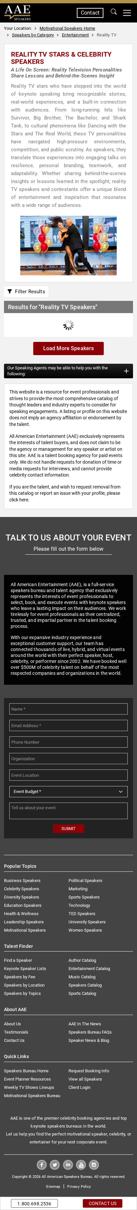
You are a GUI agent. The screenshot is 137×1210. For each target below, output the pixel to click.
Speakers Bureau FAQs (90, 1032)
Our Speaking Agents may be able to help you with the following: (57, 370)
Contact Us (14, 1040)
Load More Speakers (68, 348)
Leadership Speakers (24, 921)
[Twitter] (55, 1168)
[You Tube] (81, 1168)
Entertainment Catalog (89, 968)
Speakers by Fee (19, 976)
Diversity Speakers (21, 897)
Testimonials (16, 1032)
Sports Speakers (84, 897)
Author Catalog (82, 960)
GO (114, 13)
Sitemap (53, 1187)
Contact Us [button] (103, 1203)
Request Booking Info (88, 1070)
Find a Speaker (18, 960)
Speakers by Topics (22, 993)
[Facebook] (42, 1168)
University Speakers (87, 921)
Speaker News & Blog (88, 1040)
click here (18, 499)
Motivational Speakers (25, 930)
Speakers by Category (33, 34)
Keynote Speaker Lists (25, 968)
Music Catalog (81, 976)
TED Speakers (81, 913)
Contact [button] (90, 13)
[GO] (114, 13)
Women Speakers (85, 930)
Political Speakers (85, 880)
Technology (79, 905)
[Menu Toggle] (127, 13)
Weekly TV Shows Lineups (29, 1087)
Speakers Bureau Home (26, 1070)
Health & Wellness (21, 913)
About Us (12, 1023)
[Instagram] (94, 1168)
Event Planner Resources (27, 1079)
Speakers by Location (24, 985)
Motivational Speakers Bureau (32, 1095)
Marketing (77, 888)
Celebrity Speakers (21, 888)
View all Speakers (85, 1079)
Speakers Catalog (85, 985)
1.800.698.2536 (34, 1203)
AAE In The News (84, 1023)
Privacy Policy (79, 1187)
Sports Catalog (82, 993)
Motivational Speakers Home (67, 28)
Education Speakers (23, 905)
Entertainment (75, 34)
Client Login (79, 1087)
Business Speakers (22, 880)
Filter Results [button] (28, 292)
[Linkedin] (68, 1168)
